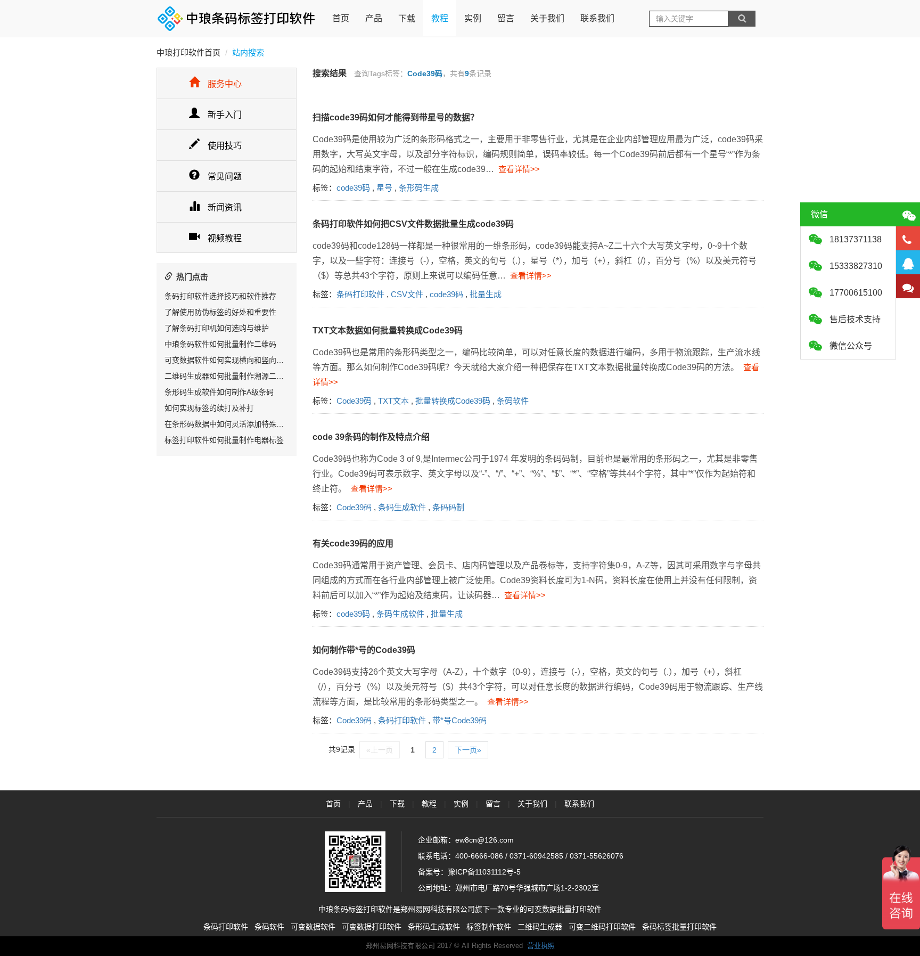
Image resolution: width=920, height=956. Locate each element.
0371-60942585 (536, 856)
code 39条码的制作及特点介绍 (371, 437)
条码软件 (513, 400)
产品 (373, 18)
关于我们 (547, 18)
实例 (472, 18)
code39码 (353, 187)
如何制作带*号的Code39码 (364, 650)
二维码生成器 (540, 926)
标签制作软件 (488, 926)
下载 (406, 18)
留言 (505, 18)
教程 (439, 18)
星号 (384, 187)
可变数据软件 (313, 926)
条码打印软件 (360, 294)
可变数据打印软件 (371, 926)
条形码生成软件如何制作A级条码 (219, 392)
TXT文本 (393, 400)
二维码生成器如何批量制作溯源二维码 (228, 376)
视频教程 (225, 238)
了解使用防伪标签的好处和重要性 (220, 312)
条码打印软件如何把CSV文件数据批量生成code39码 (413, 223)
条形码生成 (419, 187)
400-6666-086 (479, 856)
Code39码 (354, 400)
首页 (340, 18)
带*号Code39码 (459, 720)
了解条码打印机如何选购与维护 (217, 328)
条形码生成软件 (434, 926)
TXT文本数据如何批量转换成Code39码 (388, 330)
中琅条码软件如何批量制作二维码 (220, 344)
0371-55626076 (596, 856)
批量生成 (486, 294)
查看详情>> (517, 169)
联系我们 (597, 18)
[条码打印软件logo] (236, 18)
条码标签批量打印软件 (679, 926)
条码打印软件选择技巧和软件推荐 (220, 296)
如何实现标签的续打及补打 (209, 408)
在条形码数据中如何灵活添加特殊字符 (228, 424)
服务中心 (225, 83)
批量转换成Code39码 (452, 400)
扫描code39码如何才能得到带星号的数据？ (396, 117)
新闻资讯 (225, 207)
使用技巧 (225, 145)
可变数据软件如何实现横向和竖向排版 (228, 360)
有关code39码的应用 (353, 543)
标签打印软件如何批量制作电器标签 (224, 440)
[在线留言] (908, 286)
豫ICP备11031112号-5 (484, 872)
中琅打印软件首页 (188, 52)
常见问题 (225, 176)
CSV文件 (407, 294)
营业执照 (541, 946)
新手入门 (225, 114)
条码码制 (448, 507)
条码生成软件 (402, 507)
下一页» (468, 750)
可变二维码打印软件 (602, 926)
